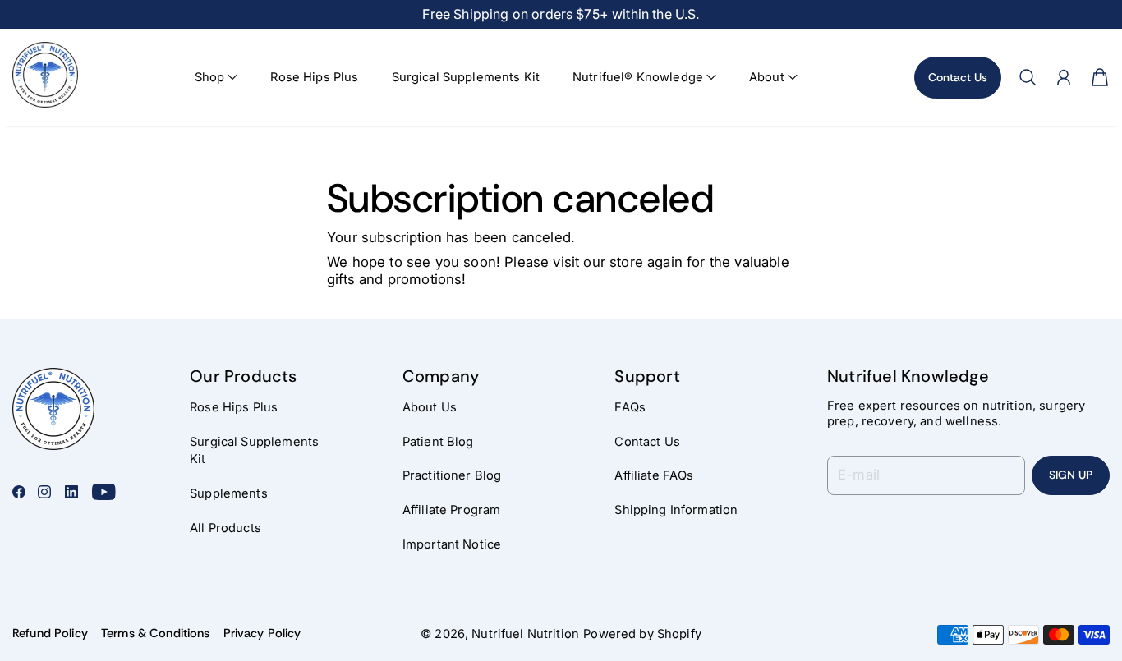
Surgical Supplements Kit (466, 77)
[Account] (1064, 77)
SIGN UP (1070, 474)
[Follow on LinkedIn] (71, 492)
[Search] (1027, 77)
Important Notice (451, 544)
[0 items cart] (1100, 77)
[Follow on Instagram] (44, 492)
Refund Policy (50, 633)
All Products (225, 528)
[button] (216, 77)
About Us (429, 407)
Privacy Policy (262, 633)
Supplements (229, 493)
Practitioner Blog (452, 475)
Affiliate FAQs (653, 475)
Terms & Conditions (155, 633)
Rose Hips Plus (314, 77)
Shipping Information (676, 510)
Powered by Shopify (642, 634)
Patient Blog (438, 441)
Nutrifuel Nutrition (525, 634)
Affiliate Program (451, 510)
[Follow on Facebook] (18, 492)
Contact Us (957, 77)
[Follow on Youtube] (104, 492)
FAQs (630, 407)
